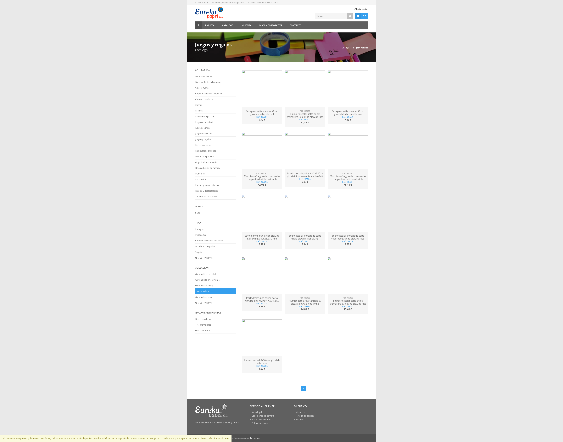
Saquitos (199, 252)
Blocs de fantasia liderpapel (208, 82)
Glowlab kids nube (203, 297)
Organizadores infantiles (206, 162)
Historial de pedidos (305, 416)
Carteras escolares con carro (209, 240)
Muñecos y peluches (205, 156)
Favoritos (300, 419)
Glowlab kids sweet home (207, 279)
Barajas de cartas (203, 76)
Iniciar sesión (362, 9)
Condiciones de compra (263, 416)
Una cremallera (202, 330)
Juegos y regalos (360, 47)
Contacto (295, 25)
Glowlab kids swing (204, 285)
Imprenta (246, 25)
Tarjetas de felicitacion (206, 196)
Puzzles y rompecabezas (207, 185)
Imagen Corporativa (270, 25)
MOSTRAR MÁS (205, 257)
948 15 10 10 (203, 2)
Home (198, 25)
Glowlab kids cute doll (205, 274)
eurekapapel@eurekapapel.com (229, 2)
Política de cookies (260, 423)
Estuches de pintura (204, 116)
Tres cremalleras (203, 324)
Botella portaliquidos (205, 246)
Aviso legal (257, 412)
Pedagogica (200, 234)
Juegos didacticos (203, 133)
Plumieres (200, 173)
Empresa (209, 25)
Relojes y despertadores (206, 190)
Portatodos (200, 179)
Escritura (199, 110)
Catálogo (227, 25)
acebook (255, 438)
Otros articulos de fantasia (208, 168)
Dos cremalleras (203, 319)
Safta (197, 212)
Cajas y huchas (202, 87)
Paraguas (199, 229)
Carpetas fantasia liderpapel (208, 93)
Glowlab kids (203, 291)
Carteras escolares (204, 99)
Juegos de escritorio (204, 122)
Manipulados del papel (206, 150)
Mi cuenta (300, 412)
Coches (198, 105)
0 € (364, 16)
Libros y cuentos (203, 145)
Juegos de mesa (203, 127)
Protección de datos (261, 419)
